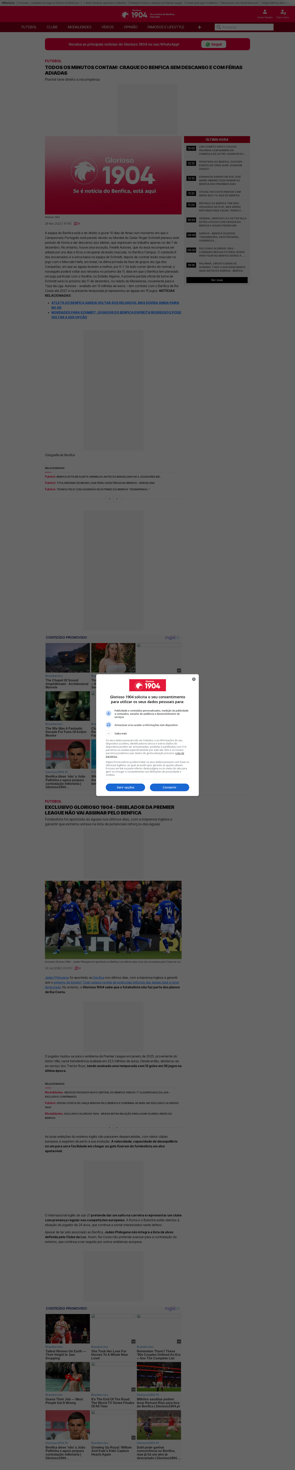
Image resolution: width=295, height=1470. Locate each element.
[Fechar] (194, 679)
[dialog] (147, 735)
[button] (147, 733)
